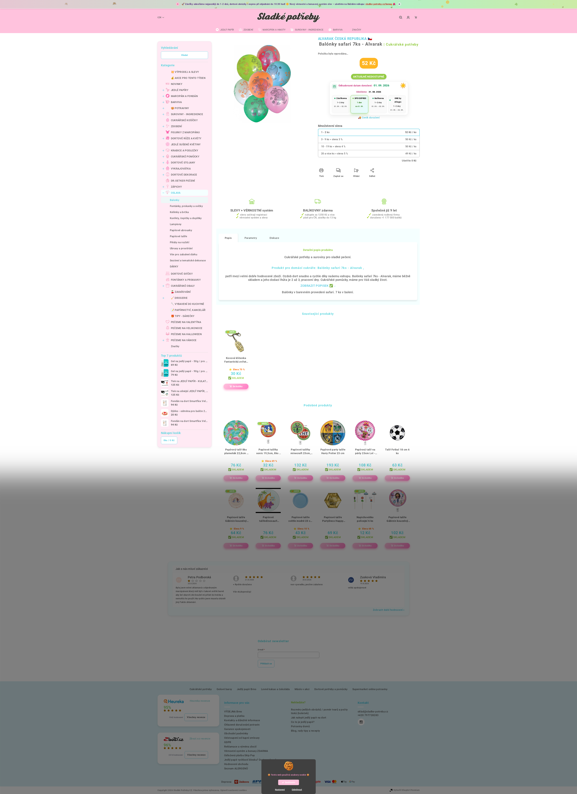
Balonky (174, 200)
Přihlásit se (266, 663)
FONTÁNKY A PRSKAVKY (186, 279)
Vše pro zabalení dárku (183, 254)
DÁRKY (174, 266)
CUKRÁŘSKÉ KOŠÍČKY (184, 120)
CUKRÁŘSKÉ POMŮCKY (185, 156)
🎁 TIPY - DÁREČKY (182, 316)
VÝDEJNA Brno (233, 711)
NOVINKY (176, 84)
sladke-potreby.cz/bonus (379, 4)
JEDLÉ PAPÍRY (179, 90)
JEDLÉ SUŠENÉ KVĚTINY (186, 144)
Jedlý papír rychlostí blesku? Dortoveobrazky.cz (252, 759)
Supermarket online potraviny (369, 689)
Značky (175, 346)
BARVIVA (176, 102)
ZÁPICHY (176, 186)
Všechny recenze (196, 717)
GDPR (227, 742)
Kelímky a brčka (179, 212)
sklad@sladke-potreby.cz (373, 711)
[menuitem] (224, 29)
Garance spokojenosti (237, 729)
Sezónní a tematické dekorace (188, 260)
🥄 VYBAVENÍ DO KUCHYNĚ (187, 303)
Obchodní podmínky (236, 733)
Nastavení (280, 789)
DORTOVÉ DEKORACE (184, 174)
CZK (159, 17)
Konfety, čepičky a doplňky (186, 218)
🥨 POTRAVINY (180, 108)
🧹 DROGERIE (179, 297)
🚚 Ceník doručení (369, 117)
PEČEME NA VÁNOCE (184, 340)
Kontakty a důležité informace (242, 720)
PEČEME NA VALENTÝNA (186, 322)
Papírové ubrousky (181, 230)
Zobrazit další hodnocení (388, 609)
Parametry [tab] (251, 237)
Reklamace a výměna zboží (240, 746)
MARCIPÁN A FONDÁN (184, 96)
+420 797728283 (368, 715)
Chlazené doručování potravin (241, 724)
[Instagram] (361, 721)
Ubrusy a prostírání (181, 248)
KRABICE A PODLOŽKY (184, 150)
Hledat (184, 55)
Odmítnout (297, 789)
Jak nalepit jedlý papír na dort (308, 717)
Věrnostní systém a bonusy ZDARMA (246, 750)
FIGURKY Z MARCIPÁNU (185, 132)
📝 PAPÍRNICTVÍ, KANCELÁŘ (188, 309)
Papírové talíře (178, 236)
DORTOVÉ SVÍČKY (182, 273)
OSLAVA (176, 192)
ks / (169, 440)
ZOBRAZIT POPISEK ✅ (316, 285)
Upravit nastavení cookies (233, 790)
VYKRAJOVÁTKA (181, 168)
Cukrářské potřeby (201, 689)
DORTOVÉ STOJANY (183, 162)
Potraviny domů (300, 726)
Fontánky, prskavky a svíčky (186, 206)
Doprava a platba (234, 715)
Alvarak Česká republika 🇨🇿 (345, 39)
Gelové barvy (224, 689)
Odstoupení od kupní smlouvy (242, 737)
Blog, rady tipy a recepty (305, 730)
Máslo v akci (302, 689)
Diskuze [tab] (274, 237)
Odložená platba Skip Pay (239, 755)
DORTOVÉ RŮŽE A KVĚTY (186, 138)
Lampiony (175, 224)
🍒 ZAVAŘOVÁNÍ (181, 291)
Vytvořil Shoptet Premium (406, 790)
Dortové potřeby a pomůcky (331, 689)
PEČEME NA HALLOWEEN (186, 334)
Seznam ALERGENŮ (236, 768)
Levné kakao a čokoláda (275, 689)
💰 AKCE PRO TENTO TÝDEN (188, 77)
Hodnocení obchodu (236, 764)
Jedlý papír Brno (246, 689)
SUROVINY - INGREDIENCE (187, 114)
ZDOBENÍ (176, 126)
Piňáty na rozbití (179, 242)
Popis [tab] (228, 237)
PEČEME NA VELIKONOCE (186, 328)
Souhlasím (290, 782)
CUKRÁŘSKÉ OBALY (183, 285)
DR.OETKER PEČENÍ (183, 180)
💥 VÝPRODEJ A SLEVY (185, 71)
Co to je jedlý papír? (303, 721)
